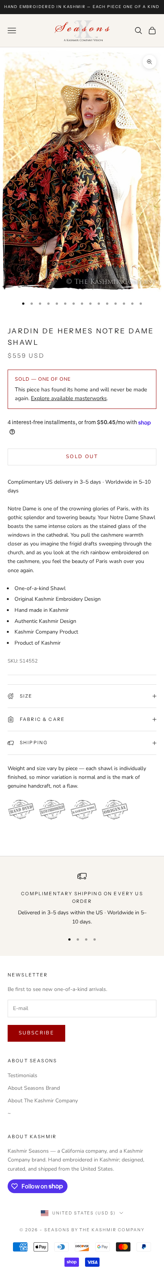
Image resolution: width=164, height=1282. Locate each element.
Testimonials (22, 1075)
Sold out (82, 456)
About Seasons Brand (34, 1088)
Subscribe (36, 1032)
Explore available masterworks (69, 398)
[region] (82, 899)
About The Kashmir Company (43, 1100)
